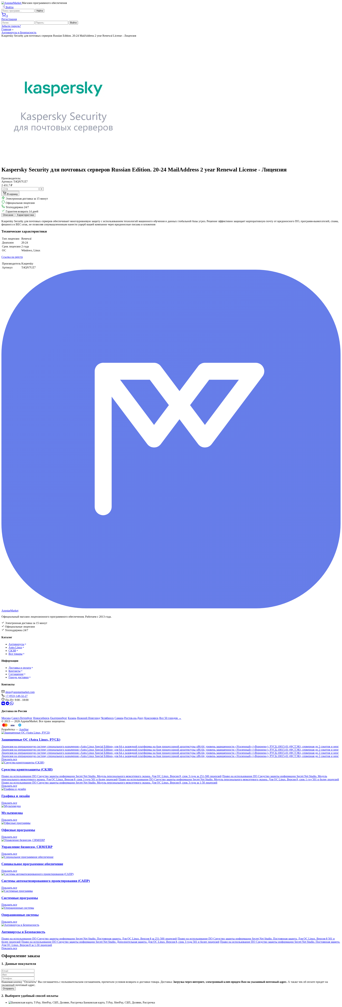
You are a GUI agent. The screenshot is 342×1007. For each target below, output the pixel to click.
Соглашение (16, 674)
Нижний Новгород (88, 718)
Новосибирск (41, 718)
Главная (6, 29)
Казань (72, 718)
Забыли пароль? (11, 26)
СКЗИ (12, 650)
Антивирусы (16, 644)
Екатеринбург (58, 718)
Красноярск (151, 718)
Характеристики (25, 215)
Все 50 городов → (170, 718)
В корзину (12, 194)
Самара (119, 718)
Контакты (14, 670)
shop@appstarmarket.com (20, 692)
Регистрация (9, 19)
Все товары (15, 653)
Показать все (9, 759)
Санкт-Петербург (21, 718)
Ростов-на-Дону (134, 718)
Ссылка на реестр (12, 256)
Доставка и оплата (20, 667)
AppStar (23, 729)
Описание (8, 215)
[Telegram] (3, 704)
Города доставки (19, 677)
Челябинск (107, 718)
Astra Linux (15, 647)
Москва (6, 718)
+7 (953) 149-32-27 (16, 695)
